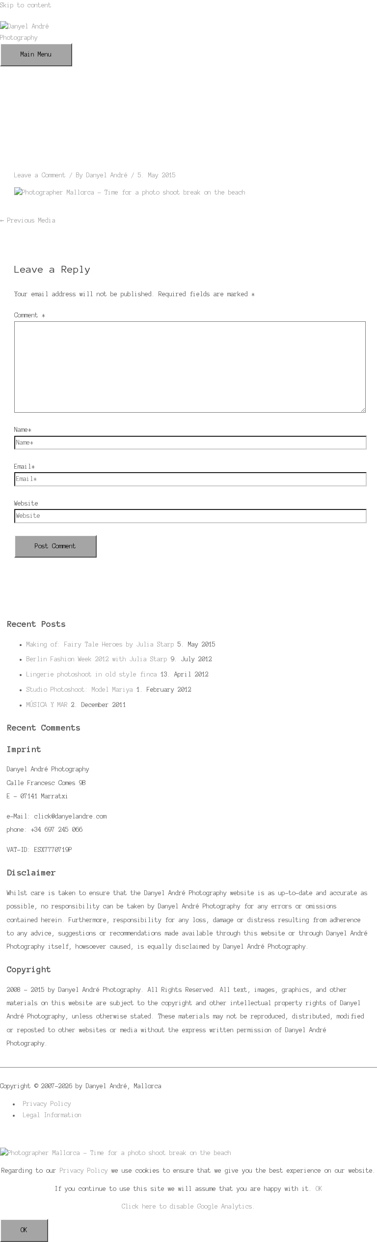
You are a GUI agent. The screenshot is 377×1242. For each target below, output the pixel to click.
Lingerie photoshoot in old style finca (92, 674)
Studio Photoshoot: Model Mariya (80, 689)
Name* (22, 429)
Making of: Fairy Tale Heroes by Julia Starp (100, 644)
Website (26, 503)
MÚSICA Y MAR (47, 705)
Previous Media (27, 220)
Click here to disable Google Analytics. (189, 1206)
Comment (29, 315)
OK (319, 1189)
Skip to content (26, 5)
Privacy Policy (47, 1104)
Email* (24, 466)
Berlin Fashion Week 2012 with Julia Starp (97, 659)
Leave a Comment (40, 175)
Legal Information (52, 1115)
